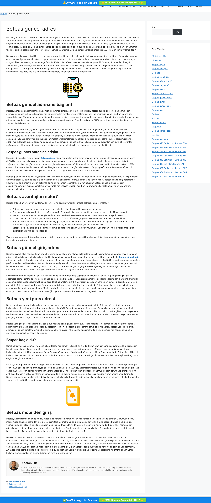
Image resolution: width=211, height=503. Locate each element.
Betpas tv (165, 6)
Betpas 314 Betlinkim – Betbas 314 (169, 155)
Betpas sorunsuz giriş (18, 487)
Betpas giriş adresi (127, 6)
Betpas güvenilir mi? (162, 81)
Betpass (156, 73)
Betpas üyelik (158, 64)
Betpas (3, 13)
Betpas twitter (159, 122)
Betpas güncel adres (162, 97)
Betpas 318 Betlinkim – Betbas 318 (169, 147)
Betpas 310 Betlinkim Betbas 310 (168, 164)
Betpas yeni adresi (148, 6)
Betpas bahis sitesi (161, 131)
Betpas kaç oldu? (160, 85)
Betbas (155, 114)
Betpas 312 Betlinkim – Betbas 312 (169, 160)
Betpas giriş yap (160, 139)
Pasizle (180, 6)
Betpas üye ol (158, 89)
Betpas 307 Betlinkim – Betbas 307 (169, 168)
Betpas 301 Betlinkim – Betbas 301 (169, 176)
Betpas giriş (106, 6)
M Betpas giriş (159, 56)
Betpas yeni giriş (160, 68)
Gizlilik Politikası (195, 6)
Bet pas (155, 135)
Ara (153, 27)
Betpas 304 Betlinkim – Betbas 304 (169, 172)
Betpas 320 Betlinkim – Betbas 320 (169, 143)
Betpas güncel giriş (161, 106)
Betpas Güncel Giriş (17, 481)
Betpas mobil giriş (160, 77)
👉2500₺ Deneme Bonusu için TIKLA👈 (122, 3)
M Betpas (156, 60)
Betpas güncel (15, 484)
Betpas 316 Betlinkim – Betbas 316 (169, 151)
